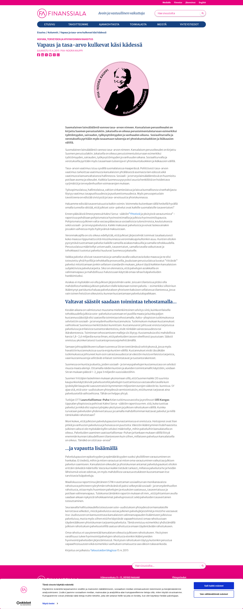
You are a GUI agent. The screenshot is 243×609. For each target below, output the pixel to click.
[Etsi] (202, 13)
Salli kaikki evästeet (213, 586)
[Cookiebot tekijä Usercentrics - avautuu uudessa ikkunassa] (24, 603)
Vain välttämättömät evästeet (214, 594)
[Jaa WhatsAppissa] (58, 54)
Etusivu (41, 32)
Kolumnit (53, 32)
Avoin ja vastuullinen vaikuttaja (121, 13)
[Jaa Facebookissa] (38, 54)
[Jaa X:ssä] (46, 54)
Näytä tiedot (48, 603)
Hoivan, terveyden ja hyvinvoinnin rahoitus (65, 39)
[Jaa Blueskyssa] (50, 54)
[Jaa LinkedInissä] (42, 54)
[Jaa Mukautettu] (54, 54)
